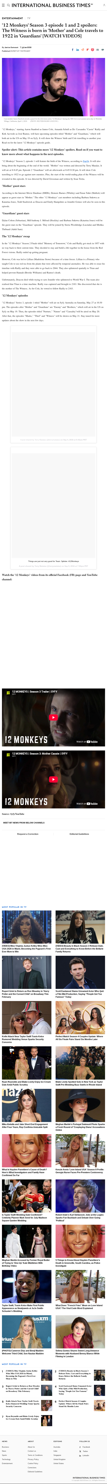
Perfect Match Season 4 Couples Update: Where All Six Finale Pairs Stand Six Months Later (73, 1403)
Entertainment (7, 1463)
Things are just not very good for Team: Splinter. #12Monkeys (53, 561)
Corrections (32, 1468)
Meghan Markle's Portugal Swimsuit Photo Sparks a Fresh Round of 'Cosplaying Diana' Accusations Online (80, 1127)
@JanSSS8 (26, 47)
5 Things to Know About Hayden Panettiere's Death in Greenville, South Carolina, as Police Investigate (78, 1263)
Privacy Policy (33, 1459)
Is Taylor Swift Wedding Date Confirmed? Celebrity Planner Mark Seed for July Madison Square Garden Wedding (24, 1218)
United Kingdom (60, 1459)
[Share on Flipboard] (87, 49)
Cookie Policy (33, 1463)
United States (59, 1463)
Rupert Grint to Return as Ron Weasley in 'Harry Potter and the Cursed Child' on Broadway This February (25, 994)
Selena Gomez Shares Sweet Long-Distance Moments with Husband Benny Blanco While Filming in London (78, 1354)
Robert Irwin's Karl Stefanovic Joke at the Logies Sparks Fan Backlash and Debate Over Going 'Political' (80, 1218)
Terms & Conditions (35, 1455)
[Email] (97, 49)
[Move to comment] (102, 49)
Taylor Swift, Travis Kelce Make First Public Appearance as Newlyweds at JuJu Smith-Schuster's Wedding (23, 1308)
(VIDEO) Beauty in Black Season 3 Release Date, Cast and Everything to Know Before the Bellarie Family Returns (79, 949)
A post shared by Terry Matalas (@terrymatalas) (40, 440)
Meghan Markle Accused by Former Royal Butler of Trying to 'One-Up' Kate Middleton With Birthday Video (26, 1263)
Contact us (32, 1451)
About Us (31, 1447)
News (4, 1451)
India (55, 1451)
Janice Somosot (12, 47)
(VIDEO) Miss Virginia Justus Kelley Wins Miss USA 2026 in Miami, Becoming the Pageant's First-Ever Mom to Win (26, 949)
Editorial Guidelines (79, 834)
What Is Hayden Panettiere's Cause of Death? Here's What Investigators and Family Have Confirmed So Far (24, 1172)
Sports (4, 1455)
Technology (6, 1459)
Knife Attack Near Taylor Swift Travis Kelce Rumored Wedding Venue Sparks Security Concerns (23, 1039)
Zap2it (86, 161)
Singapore (57, 1455)
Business (5, 1447)
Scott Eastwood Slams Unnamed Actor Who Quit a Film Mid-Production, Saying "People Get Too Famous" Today (80, 994)
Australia (57, 1447)
